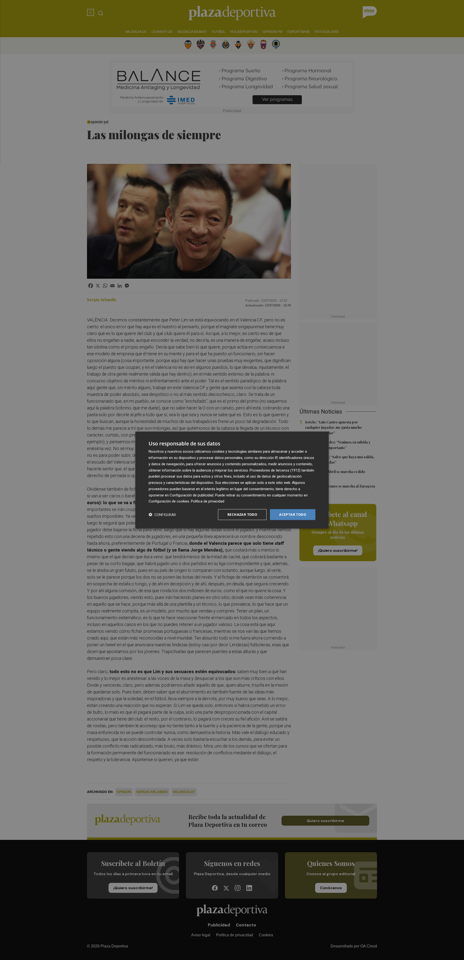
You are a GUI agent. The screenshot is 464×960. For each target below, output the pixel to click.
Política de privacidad (207, 501)
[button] (162, 514)
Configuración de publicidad (191, 495)
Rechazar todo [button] (242, 514)
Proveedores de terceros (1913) (275, 470)
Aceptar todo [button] (292, 514)
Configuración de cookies (169, 501)
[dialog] (232, 480)
